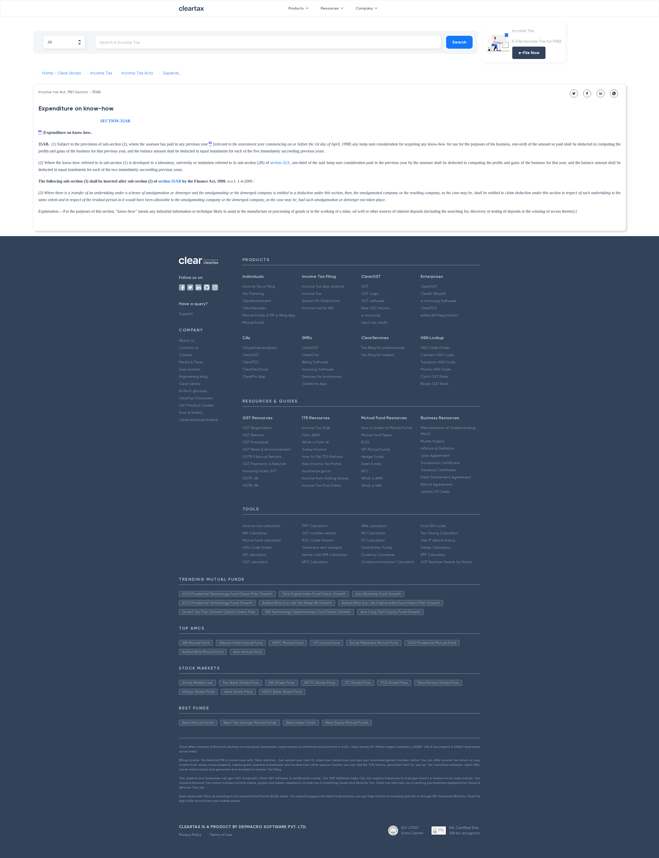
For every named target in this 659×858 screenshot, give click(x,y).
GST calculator (255, 562)
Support (186, 314)
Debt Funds (371, 464)
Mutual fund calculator (261, 540)
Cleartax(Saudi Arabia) (198, 420)
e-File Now (528, 52)
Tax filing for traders (377, 355)
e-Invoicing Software (438, 301)
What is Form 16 (315, 442)
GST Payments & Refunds (264, 464)
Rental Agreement (437, 484)
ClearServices (254, 308)
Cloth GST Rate (434, 376)
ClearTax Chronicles (196, 398)
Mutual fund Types (376, 435)
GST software (373, 301)
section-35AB (169, 181)
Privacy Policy (190, 835)
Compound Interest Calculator (387, 562)
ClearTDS (429, 308)
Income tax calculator (261, 526)
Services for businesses (322, 376)
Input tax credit (374, 322)
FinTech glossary (193, 391)
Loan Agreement (435, 455)
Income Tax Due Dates (321, 485)
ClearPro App (253, 376)
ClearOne (310, 355)
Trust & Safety (191, 412)
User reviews (189, 369)
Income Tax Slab (316, 428)
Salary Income (314, 449)
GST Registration (257, 428)
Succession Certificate (440, 463)
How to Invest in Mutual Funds (386, 428)
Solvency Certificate (438, 470)
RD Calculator (373, 533)
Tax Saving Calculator (439, 533)
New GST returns (375, 308)
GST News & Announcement (266, 449)
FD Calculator (373, 540)
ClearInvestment (256, 301)
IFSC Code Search (318, 540)
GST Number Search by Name (446, 562)
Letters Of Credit (435, 492)
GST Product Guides (196, 405)
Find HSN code (433, 526)
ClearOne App (314, 384)
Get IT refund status (438, 540)
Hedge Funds (372, 456)
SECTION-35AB (115, 121)
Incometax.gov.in (316, 471)
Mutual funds (253, 322)
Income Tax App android (323, 286)
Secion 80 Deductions (321, 301)
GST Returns (253, 435)
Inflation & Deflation (437, 448)
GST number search (319, 533)
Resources (330, 8)
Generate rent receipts (322, 547)
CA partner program (259, 348)
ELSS (365, 442)
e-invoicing (370, 315)
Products (296, 8)
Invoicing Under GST (259, 471)
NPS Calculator (315, 562)
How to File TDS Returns (322, 456)
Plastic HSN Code (436, 369)
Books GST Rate (435, 384)
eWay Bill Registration (439, 315)
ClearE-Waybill (433, 293)
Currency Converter (378, 555)
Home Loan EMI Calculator (324, 555)
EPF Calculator (433, 555)
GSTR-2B (250, 478)
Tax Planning (253, 293)
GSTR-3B (250, 485)
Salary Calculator (435, 547)
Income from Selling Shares (325, 478)
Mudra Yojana (432, 441)
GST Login (370, 293)
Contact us (188, 348)
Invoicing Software (318, 369)
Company (364, 8)
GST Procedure (255, 442)
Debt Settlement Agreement (446, 477)
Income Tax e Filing (258, 286)
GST (364, 286)
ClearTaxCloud (255, 369)
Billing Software (315, 362)
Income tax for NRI (317, 308)
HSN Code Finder (435, 348)
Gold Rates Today (376, 547)
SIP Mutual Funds (375, 449)
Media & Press (191, 362)
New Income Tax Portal (321, 464)
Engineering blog (193, 376)
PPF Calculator (314, 526)
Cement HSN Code (437, 355)
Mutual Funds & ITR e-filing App (268, 315)
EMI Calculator (254, 533)
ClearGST (429, 286)
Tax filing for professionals (383, 348)
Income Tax (312, 293)
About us (186, 340)
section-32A (280, 162)
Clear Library (189, 384)
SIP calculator (254, 555)
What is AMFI (372, 478)
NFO (364, 471)
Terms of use (221, 835)
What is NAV (371, 485)
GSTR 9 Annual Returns (262, 456)
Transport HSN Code (438, 362)
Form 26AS (311, 435)
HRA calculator (373, 526)
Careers (186, 355)
